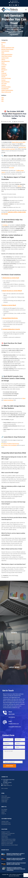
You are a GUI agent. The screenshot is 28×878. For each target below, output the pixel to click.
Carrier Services (5, 51)
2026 (2, 97)
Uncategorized (4, 88)
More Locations (4, 788)
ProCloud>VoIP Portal (6, 824)
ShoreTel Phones (5, 81)
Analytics (3, 42)
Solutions (3, 85)
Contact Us (3, 813)
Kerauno (3, 66)
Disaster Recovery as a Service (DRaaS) (12, 290)
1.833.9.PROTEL (15, 1)
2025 (2, 99)
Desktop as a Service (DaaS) (7, 842)
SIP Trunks (4, 83)
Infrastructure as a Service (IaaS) (10, 277)
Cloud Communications (6, 54)
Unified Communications (7, 90)
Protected (3, 73)
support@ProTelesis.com (15, 726)
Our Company (4, 809)
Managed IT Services (5, 832)
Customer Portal (4, 821)
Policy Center (4, 796)
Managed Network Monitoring (10, 318)
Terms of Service (4, 799)
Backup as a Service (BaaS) (9, 305)
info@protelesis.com (7, 785)
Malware (3, 68)
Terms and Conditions (5, 797)
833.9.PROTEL (12, 717)
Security (3, 76)
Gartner (20, 186)
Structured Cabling (5, 86)
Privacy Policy (4, 800)
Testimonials (4, 810)
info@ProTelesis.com (14, 2)
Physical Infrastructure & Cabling (8, 839)
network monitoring (8, 400)
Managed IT (4, 69)
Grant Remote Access (5, 822)
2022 (2, 101)
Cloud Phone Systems (6, 56)
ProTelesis (5, 225)
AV (2, 44)
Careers (3, 812)
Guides (3, 63)
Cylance (3, 59)
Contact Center (5, 57)
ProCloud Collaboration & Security (11, 329)
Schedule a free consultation (10, 445)
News (2, 71)
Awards (3, 46)
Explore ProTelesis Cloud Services (11, 443)
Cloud (2, 52)
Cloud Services (4, 836)
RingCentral (4, 75)
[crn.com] (11, 167)
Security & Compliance (6, 834)
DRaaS (23, 398)
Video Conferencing (6, 92)
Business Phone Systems (7, 49)
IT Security (4, 64)
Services (3, 80)
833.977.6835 (12, 714)
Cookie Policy (4, 801)
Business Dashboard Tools (7, 47)
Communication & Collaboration (8, 833)
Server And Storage (6, 78)
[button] (26, 9)
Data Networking (5, 61)
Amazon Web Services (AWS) (18, 142)
